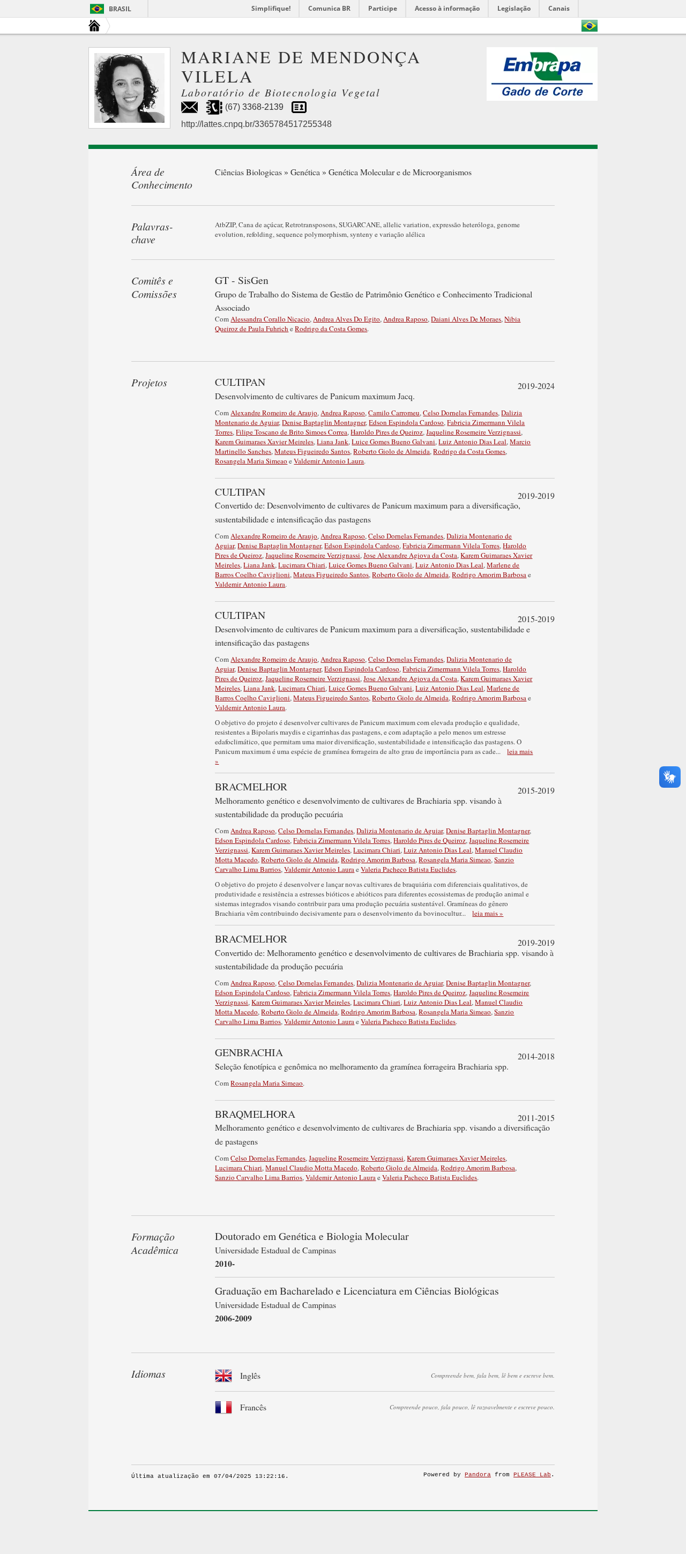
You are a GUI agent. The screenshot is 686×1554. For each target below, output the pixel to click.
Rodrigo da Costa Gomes (331, 328)
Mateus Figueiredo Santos (312, 451)
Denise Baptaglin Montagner (324, 422)
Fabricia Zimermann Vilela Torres (450, 545)
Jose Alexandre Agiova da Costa (410, 555)
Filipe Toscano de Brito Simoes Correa (291, 432)
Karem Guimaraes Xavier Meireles (264, 441)
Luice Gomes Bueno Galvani (393, 441)
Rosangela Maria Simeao (251, 461)
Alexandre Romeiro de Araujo (273, 412)
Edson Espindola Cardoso (406, 422)
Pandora (478, 1474)
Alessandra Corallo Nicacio (270, 319)
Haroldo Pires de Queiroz (387, 432)
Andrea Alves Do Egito (346, 319)
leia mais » (487, 913)
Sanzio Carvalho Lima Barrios (258, 1177)
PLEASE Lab (532, 1474)
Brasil (120, 8)
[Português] (589, 26)
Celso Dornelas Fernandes (460, 412)
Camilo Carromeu (394, 412)
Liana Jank (332, 441)
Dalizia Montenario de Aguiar (399, 830)
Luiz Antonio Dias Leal (472, 441)
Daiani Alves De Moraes (466, 319)
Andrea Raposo (405, 319)
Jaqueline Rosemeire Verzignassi (473, 432)
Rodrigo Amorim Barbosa (489, 574)
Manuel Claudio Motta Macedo (311, 1167)
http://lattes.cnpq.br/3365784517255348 (256, 124)
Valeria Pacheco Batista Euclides (408, 869)
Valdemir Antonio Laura (329, 461)
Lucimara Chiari (301, 565)
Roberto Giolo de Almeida (391, 451)
